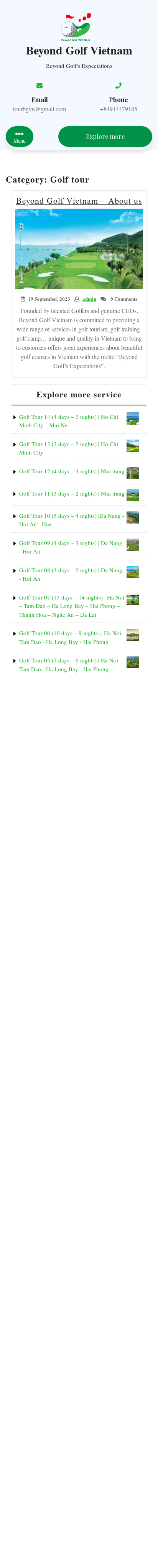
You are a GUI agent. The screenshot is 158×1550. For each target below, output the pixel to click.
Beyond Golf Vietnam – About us (79, 200)
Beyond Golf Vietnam (79, 49)
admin (89, 298)
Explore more (105, 136)
